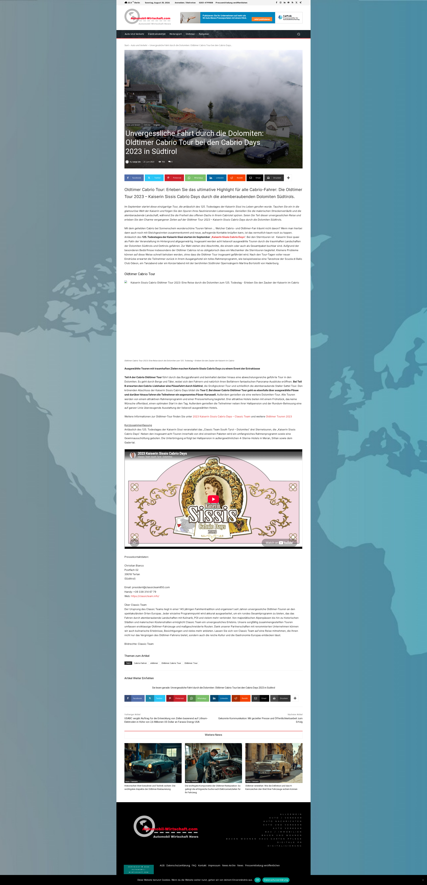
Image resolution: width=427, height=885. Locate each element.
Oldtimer (147, 125)
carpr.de (136, 161)
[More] (288, 177)
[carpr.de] (127, 161)
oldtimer (154, 663)
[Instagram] (281, 3)
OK (257, 879)
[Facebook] (277, 3)
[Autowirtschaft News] (148, 18)
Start (126, 45)
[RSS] (293, 3)
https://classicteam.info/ (145, 596)
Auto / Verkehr (131, 781)
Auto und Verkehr (139, 45)
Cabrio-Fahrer (140, 663)
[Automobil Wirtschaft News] (166, 828)
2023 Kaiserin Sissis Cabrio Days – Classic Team (221, 416)
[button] (299, 34)
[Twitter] (297, 3)
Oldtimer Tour (191, 663)
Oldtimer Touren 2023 (279, 416)
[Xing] (301, 3)
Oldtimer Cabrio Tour (171, 663)
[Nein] (422, 880)
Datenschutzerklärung (276, 879)
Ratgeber (156, 125)
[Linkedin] (285, 3)
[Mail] (289, 3)
